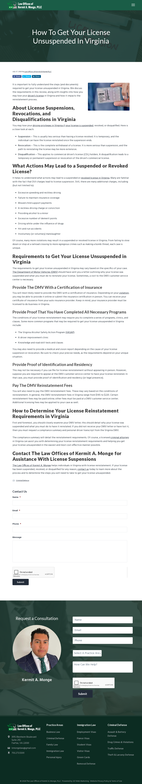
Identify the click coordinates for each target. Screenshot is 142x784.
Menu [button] (130, 4)
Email (16, 510)
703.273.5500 (18, 753)
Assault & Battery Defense (117, 734)
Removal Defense (86, 764)
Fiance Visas (83, 738)
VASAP (70, 332)
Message (16, 537)
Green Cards (83, 757)
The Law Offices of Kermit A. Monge (31, 466)
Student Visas (84, 745)
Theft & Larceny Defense (121, 755)
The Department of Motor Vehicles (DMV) (35, 272)
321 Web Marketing (81, 781)
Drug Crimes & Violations (120, 742)
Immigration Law (55, 751)
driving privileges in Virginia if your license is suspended (63, 126)
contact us (83, 469)
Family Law (52, 745)
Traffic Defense (116, 749)
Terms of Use (116, 781)
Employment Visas (86, 732)
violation (124, 293)
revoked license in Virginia (95, 178)
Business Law (53, 732)
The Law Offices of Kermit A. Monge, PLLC (43, 781)
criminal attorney (120, 438)
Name (16, 497)
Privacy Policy (103, 781)
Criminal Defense (22, 480)
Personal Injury (54, 757)
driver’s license (36, 96)
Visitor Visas (83, 751)
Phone (16, 524)
